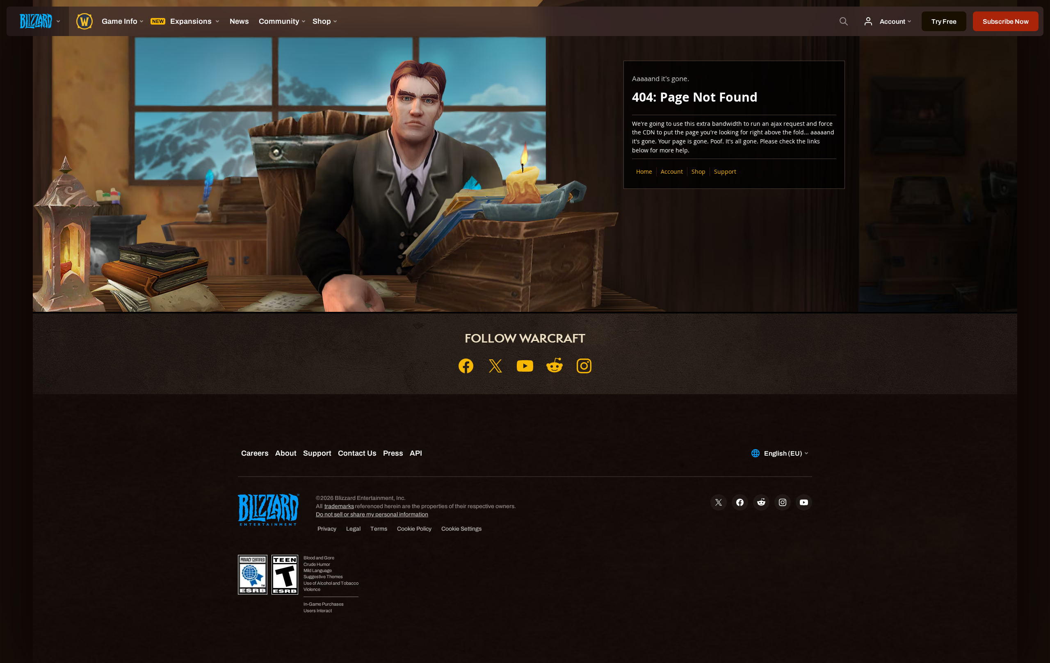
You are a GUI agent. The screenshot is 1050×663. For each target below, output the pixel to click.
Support (725, 171)
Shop (698, 171)
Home (644, 171)
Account (672, 171)
